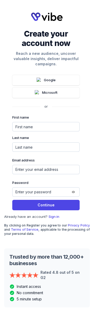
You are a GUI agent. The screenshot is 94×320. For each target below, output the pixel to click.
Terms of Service (25, 229)
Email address (23, 160)
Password (20, 183)
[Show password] (73, 192)
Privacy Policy (79, 225)
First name (20, 117)
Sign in (54, 216)
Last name (20, 138)
